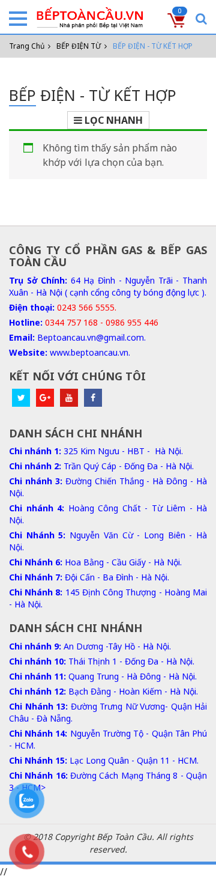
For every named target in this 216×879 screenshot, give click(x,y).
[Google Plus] (45, 398)
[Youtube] (69, 398)
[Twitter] (21, 398)
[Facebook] (93, 398)
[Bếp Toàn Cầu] (90, 18)
